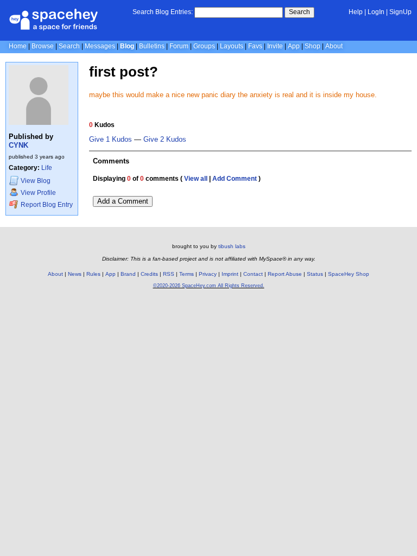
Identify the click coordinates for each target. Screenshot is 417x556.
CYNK (18, 145)
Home (18, 46)
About (334, 46)
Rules (93, 274)
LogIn (376, 12)
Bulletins (152, 46)
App (294, 46)
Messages (100, 46)
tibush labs (231, 246)
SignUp (400, 12)
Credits (149, 274)
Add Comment (234, 178)
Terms (186, 274)
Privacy (208, 274)
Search (299, 12)
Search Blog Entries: (162, 12)
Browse (42, 46)
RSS (168, 274)
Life (46, 168)
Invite (275, 46)
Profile (38, 193)
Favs (255, 46)
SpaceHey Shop (348, 274)
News (74, 274)
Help (356, 12)
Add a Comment (122, 201)
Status (315, 274)
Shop (312, 46)
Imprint (230, 274)
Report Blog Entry (46, 204)
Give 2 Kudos (164, 139)
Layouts (231, 46)
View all (195, 178)
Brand (128, 274)
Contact (253, 274)
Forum (178, 46)
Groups (204, 46)
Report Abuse (285, 274)
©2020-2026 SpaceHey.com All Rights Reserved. (208, 285)
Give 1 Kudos (110, 139)
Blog (127, 46)
